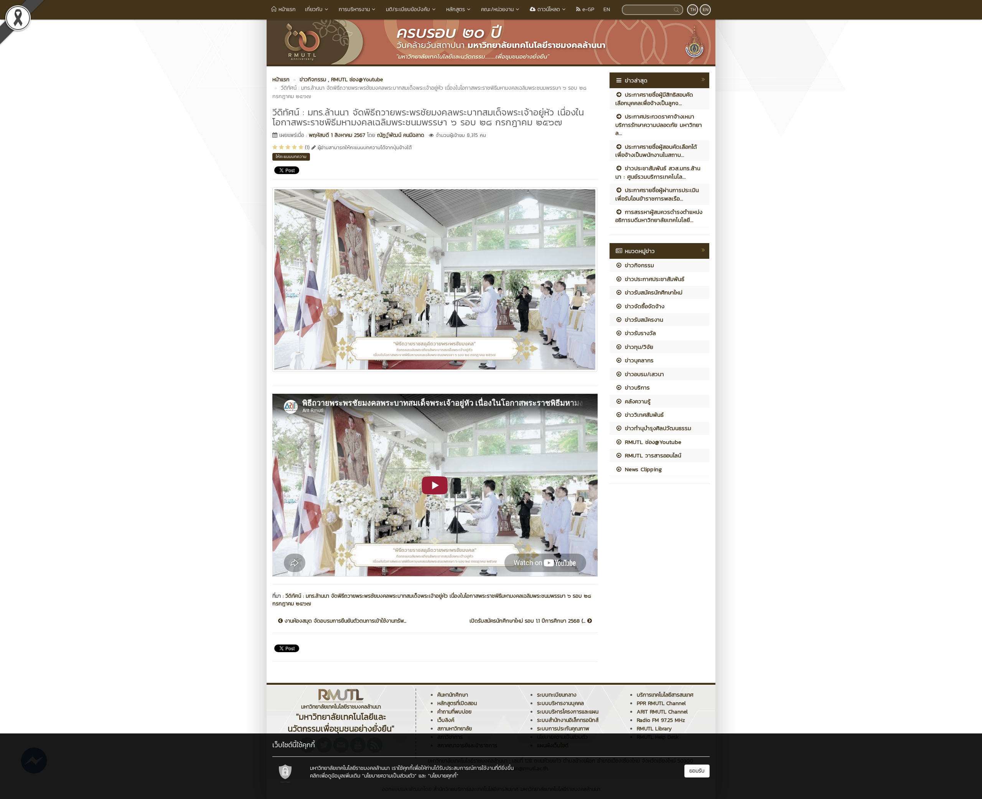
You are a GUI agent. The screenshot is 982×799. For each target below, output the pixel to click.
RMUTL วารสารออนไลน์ (652, 455)
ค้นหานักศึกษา (452, 695)
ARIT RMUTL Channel (662, 712)
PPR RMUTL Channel (661, 703)
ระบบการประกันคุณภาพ (563, 729)
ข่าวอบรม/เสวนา (643, 374)
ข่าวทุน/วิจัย (638, 346)
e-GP (587, 9)
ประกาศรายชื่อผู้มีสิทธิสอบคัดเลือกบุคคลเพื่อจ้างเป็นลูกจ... (654, 98)
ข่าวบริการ (636, 387)
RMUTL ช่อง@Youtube (652, 441)
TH (693, 9)
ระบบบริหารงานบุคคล (560, 703)
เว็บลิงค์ (445, 720)
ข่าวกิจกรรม (638, 265)
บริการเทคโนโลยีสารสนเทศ (665, 695)
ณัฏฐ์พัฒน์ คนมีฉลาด (400, 135)
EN (606, 9)
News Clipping (642, 469)
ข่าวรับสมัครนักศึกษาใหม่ (652, 292)
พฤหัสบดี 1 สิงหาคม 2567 (337, 135)
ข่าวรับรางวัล (639, 333)
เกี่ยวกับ (314, 9)
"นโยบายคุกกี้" (443, 776)
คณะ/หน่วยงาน (497, 9)
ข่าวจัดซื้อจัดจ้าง (643, 306)
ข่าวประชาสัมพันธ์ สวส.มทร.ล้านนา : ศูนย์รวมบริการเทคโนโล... (657, 172)
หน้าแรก (286, 9)
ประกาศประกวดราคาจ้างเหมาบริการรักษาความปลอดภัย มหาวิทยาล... (658, 124)
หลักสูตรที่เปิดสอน (457, 703)
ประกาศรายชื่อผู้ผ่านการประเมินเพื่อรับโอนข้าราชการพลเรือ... (657, 194)
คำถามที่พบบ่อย (454, 712)
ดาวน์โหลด (547, 9)
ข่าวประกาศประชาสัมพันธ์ (653, 279)
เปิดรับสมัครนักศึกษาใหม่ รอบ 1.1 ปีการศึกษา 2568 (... (528, 621)
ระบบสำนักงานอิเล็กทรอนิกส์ (567, 720)
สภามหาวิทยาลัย (454, 729)
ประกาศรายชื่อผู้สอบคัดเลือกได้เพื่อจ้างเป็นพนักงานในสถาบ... (656, 150)
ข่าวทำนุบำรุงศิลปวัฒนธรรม (657, 428)
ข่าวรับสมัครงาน (643, 319)
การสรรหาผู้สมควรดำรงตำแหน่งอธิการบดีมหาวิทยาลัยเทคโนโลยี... (658, 215)
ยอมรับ (697, 771)
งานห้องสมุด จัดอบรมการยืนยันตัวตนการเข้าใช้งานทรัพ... (344, 621)
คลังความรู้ (637, 401)
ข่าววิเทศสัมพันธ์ (643, 414)
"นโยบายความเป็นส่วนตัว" (389, 776)
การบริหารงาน (354, 9)
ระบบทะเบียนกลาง (557, 695)
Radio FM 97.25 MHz (661, 720)
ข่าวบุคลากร (638, 360)
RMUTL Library (654, 729)
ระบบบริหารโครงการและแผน (567, 712)
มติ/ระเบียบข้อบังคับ (408, 9)
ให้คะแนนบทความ (291, 156)
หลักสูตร (455, 9)
